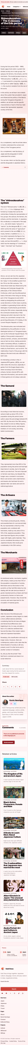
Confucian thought (15, 288)
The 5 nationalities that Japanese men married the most (13, 865)
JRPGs (17, 362)
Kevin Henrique (4, 15)
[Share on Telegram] (19, 686)
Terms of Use (21, 1041)
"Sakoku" (16, 83)
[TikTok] (18, 993)
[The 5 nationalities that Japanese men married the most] (14, 853)
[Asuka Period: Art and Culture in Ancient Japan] (14, 918)
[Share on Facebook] (11, 686)
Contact (3, 1019)
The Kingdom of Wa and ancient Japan (13, 775)
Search (14, 989)
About (2, 1014)
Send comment (8, 742)
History (18, 32)
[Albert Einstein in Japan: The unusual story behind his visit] (14, 886)
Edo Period (11, 32)
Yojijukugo (17, 209)
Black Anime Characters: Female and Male (13, 804)
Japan (24, 32)
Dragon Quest (15, 367)
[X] (10, 993)
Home (8, 6)
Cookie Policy (13, 1041)
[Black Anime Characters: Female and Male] (14, 792)
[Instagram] (14, 993)
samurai (3, 74)
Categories (16, 6)
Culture (8, 11)
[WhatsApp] (22, 993)
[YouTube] (2, 993)
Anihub (3, 1028)
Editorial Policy (5, 1022)
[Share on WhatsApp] (15, 686)
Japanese (4, 1003)
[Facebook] (6, 993)
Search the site (5, 981)
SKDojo (3, 1033)
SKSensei (3, 1030)
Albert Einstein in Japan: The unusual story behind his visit (14, 897)
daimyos (3, 353)
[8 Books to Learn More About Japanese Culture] (14, 823)
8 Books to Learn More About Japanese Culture (12, 835)
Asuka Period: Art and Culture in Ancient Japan (12, 930)
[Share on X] (7, 686)
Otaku (2, 1006)
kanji (24, 221)
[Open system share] (4, 686)
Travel (2, 1008)
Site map (3, 1043)
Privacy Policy (4, 1041)
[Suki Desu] (3, 6)
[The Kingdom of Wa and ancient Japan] (14, 764)
